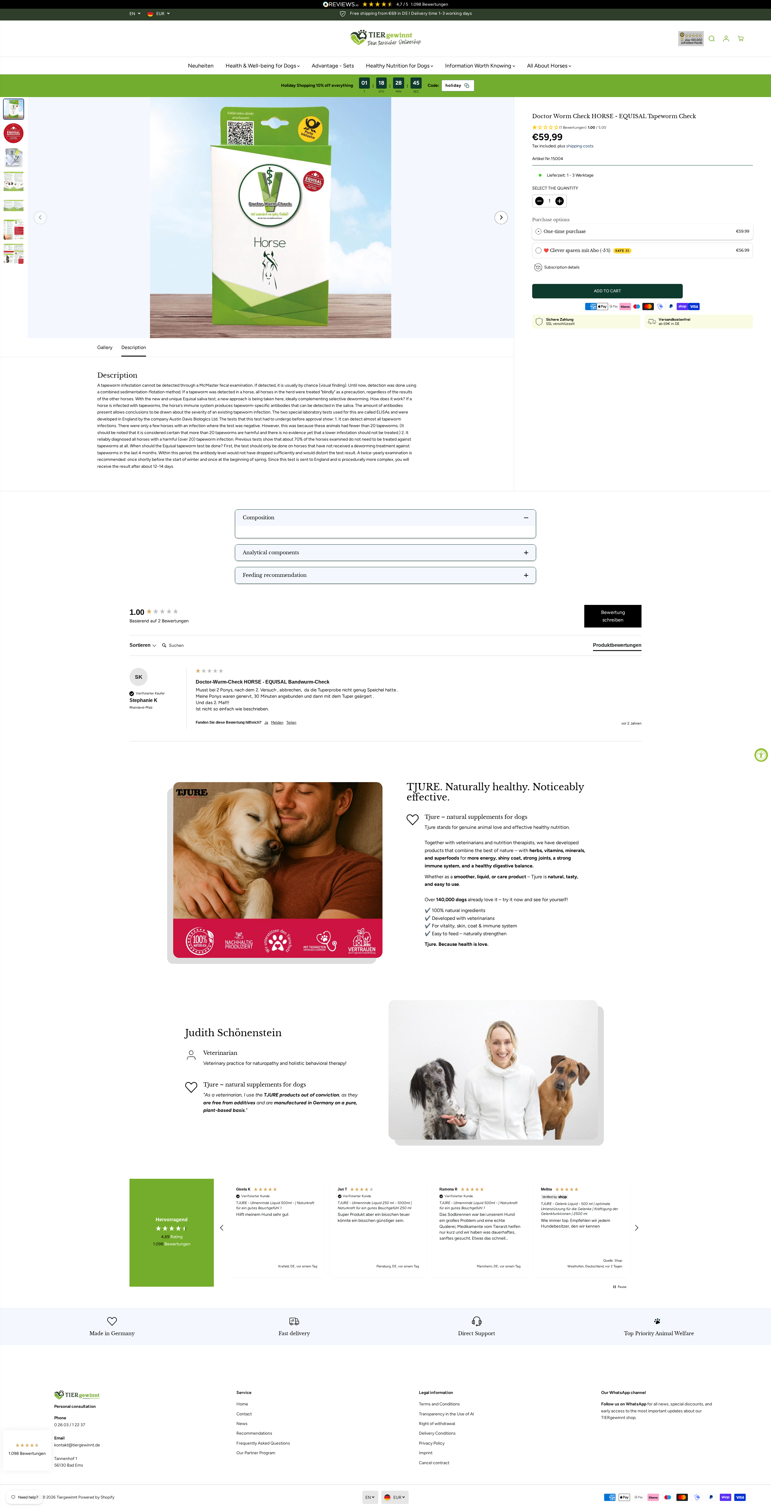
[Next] (501, 217)
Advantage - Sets (333, 65)
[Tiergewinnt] (385, 39)
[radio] (538, 231)
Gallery (104, 347)
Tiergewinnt (67, 1497)
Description (133, 347)
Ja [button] (266, 722)
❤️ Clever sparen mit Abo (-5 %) (586, 250)
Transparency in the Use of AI (446, 1414)
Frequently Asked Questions (263, 1443)
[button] (642, 127)
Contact (244, 1414)
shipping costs (580, 145)
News (242, 1423)
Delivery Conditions (437, 1433)
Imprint (425, 1452)
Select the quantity (555, 188)
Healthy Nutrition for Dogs (398, 65)
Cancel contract (434, 1462)
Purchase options (551, 219)
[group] (161, 612)
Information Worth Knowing (479, 65)
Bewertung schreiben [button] (613, 616)
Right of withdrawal (437, 1423)
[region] (429, 1228)
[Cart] (740, 38)
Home (242, 1404)
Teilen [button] (291, 722)
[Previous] (40, 217)
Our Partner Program (255, 1452)
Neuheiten (201, 65)
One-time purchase (565, 231)
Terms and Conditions (439, 1404)
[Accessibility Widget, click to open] (761, 755)
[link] (112, 1395)
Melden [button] (277, 722)
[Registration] (726, 38)
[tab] (617, 646)
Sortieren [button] (141, 645)
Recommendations (254, 1433)
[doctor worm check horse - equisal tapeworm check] (271, 217)
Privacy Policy (432, 1443)
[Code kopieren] (466, 85)
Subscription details (561, 267)
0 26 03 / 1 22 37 (69, 1424)
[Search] (711, 38)
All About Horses (548, 65)
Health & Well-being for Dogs (261, 65)
